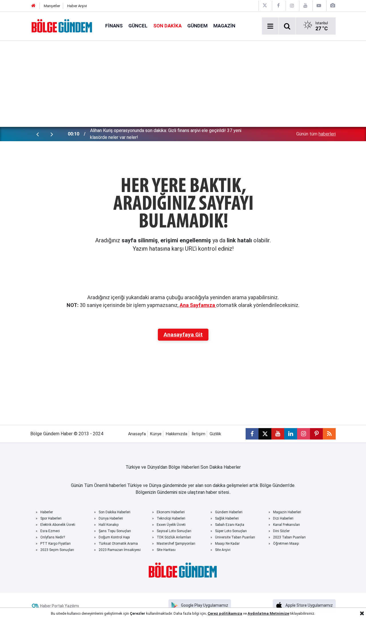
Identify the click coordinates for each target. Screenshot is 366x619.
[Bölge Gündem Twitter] (265, 5)
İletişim (198, 434)
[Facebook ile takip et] (252, 434)
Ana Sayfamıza (198, 305)
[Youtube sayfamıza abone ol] (277, 434)
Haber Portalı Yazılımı (59, 606)
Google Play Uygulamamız (204, 605)
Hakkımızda (176, 434)
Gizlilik (215, 434)
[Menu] (270, 26)
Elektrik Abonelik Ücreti (57, 525)
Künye (156, 434)
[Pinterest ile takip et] (316, 434)
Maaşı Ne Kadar (227, 544)
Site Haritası (166, 550)
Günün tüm (316, 134)
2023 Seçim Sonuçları (57, 550)
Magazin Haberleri (287, 512)
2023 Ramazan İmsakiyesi (120, 550)
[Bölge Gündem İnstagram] (292, 5)
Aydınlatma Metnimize (268, 613)
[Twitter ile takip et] (264, 434)
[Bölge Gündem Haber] (62, 25)
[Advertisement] (183, 84)
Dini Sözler (281, 531)
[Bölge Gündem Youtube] (305, 5)
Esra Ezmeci (50, 531)
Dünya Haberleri (111, 518)
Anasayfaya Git (183, 334)
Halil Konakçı (109, 525)
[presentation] (37, 134)
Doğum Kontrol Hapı (114, 537)
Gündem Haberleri (228, 512)
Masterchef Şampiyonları (176, 544)
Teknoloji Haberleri (171, 518)
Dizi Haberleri (283, 518)
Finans (114, 26)
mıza (237, 613)
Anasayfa (137, 434)
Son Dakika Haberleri (114, 512)
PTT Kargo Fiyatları (55, 544)
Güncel (138, 26)
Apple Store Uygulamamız (309, 605)
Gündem (197, 26)
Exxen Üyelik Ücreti (171, 525)
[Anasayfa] (33, 6)
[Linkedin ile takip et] (290, 434)
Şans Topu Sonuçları (115, 531)
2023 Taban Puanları (289, 537)
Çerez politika (220, 613)
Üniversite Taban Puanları (235, 537)
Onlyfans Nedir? (52, 537)
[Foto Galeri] (332, 5)
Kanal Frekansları (286, 525)
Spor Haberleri (50, 518)
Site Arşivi (222, 550)
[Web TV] (319, 5)
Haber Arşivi (77, 6)
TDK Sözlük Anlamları (174, 537)
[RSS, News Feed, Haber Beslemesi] (329, 434)
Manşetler (52, 6)
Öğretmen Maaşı (286, 544)
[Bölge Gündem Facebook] (278, 5)
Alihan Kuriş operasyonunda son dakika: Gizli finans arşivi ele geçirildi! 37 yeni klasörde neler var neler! (165, 134)
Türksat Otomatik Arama (118, 544)
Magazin (224, 26)
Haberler (46, 512)
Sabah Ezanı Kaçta (229, 525)
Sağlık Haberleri (227, 518)
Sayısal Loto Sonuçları (174, 531)
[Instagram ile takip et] (303, 434)
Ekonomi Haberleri (171, 512)
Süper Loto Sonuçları (231, 531)
